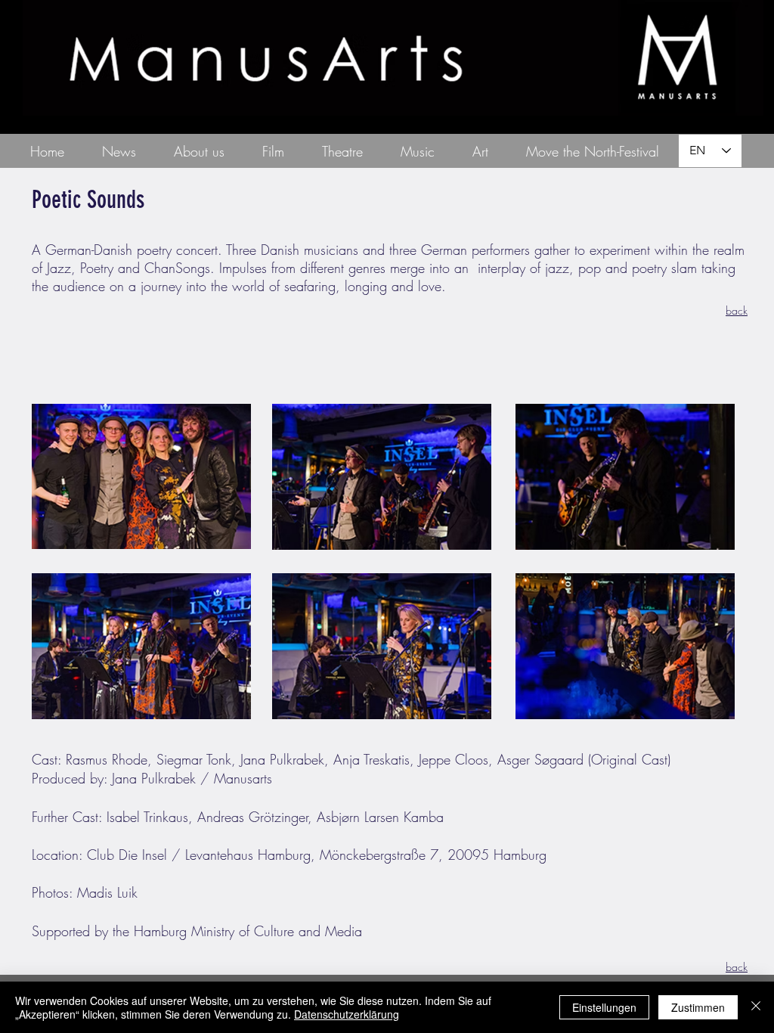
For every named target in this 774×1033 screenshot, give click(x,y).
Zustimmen (698, 1007)
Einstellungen (604, 1007)
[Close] (756, 1007)
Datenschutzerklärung (346, 1014)
